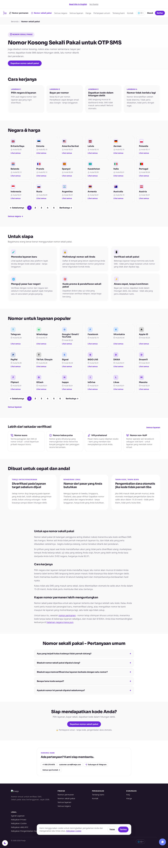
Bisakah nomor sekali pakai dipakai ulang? (84, 662)
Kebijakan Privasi (18, 819)
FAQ (128, 794)
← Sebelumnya (17, 208)
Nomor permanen (20, 13)
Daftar (160, 13)
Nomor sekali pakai (43, 13)
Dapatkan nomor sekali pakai (24, 63)
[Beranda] (5, 13)
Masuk (150, 13)
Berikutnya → (65, 208)
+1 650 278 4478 (49, 764)
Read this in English (78, 4)
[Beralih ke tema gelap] (5, 843)
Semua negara (60, 13)
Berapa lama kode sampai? (84, 681)
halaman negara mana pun (60, 622)
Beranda (15, 21)
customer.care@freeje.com (70, 764)
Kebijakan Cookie (19, 823)
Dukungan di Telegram (97, 764)
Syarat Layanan (18, 815)
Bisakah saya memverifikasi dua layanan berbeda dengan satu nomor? (84, 672)
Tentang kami (118, 13)
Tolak (112, 829)
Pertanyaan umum (101, 13)
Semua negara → (15, 216)
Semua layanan (76, 13)
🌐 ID (141, 13)
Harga (88, 13)
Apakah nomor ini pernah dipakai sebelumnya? (84, 690)
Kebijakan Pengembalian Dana (25, 831)
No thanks (94, 4)
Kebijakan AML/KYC (19, 827)
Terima (123, 829)
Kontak (130, 13)
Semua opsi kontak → (51, 770)
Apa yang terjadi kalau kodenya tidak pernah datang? (84, 653)
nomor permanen (67, 615)
